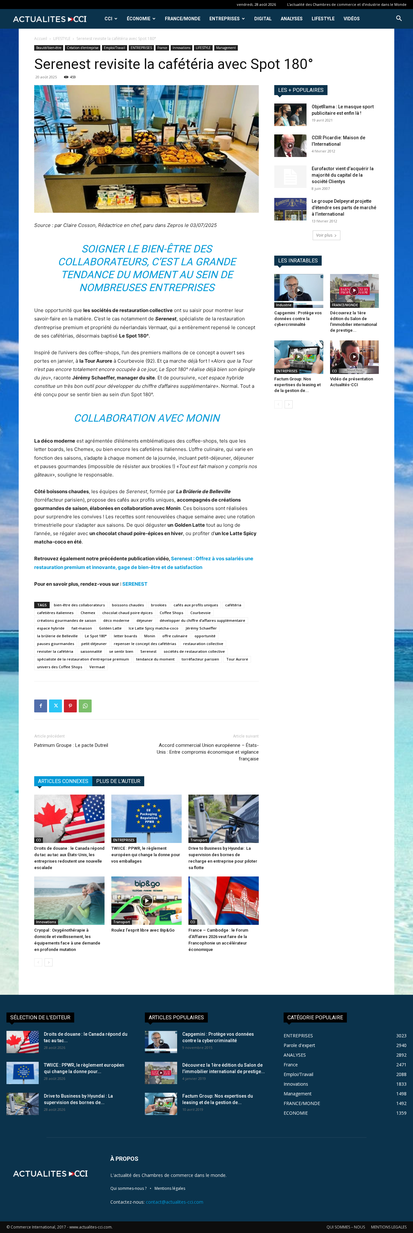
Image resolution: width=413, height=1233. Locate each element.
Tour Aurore (237, 659)
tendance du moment (155, 659)
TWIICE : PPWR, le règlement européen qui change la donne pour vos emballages (145, 855)
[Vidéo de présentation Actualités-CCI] (354, 357)
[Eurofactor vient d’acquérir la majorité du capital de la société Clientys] (290, 176)
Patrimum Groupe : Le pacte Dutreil (71, 745)
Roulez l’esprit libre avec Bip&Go (143, 930)
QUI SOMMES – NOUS (346, 1227)
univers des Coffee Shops (59, 666)
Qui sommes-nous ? (128, 1188)
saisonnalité (91, 651)
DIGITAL (263, 18)
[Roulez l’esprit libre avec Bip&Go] (146, 900)
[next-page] (49, 962)
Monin (149, 635)
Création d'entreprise (82, 47)
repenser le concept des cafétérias (145, 643)
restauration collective (203, 643)
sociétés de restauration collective (194, 651)
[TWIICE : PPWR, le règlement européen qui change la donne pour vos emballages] (146, 819)
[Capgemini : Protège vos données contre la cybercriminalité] (298, 291)
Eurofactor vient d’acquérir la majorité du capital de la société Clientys (343, 175)
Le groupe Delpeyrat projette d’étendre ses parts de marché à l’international (344, 208)
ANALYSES (292, 18)
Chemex (88, 612)
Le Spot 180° (96, 635)
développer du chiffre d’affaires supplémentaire (202, 620)
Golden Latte (110, 628)
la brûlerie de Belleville (57, 635)
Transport (198, 840)
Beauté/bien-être (48, 47)
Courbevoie (200, 612)
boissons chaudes (128, 604)
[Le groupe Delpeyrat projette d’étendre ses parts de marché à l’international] (290, 209)
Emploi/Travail (114, 47)
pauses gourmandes (55, 643)
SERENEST (134, 584)
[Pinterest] (70, 706)
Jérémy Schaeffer (201, 628)
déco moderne (116, 620)
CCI (108, 18)
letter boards (125, 635)
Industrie (283, 305)
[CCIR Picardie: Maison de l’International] (290, 145)
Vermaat (97, 666)
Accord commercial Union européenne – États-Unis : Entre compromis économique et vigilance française (208, 752)
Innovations (181, 47)
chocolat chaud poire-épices (127, 612)
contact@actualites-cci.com (174, 1202)
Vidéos (352, 18)
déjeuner (144, 620)
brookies (158, 604)
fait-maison (82, 628)
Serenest (148, 651)
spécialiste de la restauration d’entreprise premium (83, 659)
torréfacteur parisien (200, 659)
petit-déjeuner (94, 643)
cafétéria (233, 604)
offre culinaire (174, 635)
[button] (399, 19)
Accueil (40, 38)
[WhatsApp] (85, 706)
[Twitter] (55, 706)
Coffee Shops (171, 612)
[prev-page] (38, 962)
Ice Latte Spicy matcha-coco (153, 628)
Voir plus (324, 235)
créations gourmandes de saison (66, 620)
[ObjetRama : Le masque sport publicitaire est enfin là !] (290, 114)
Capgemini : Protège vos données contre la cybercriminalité (298, 318)
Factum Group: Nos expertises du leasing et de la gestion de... (297, 385)
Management (226, 47)
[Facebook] (40, 706)
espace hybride (51, 628)
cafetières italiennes (55, 612)
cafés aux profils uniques (196, 604)
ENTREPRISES (224, 18)
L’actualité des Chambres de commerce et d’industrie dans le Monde (347, 4)
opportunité (205, 635)
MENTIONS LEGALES (389, 1227)
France (162, 47)
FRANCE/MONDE (182, 18)
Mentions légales (170, 1188)
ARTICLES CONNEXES (63, 781)
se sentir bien (121, 651)
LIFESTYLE (323, 18)
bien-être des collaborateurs (79, 604)
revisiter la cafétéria (55, 651)
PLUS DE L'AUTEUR (118, 781)
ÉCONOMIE (138, 18)
